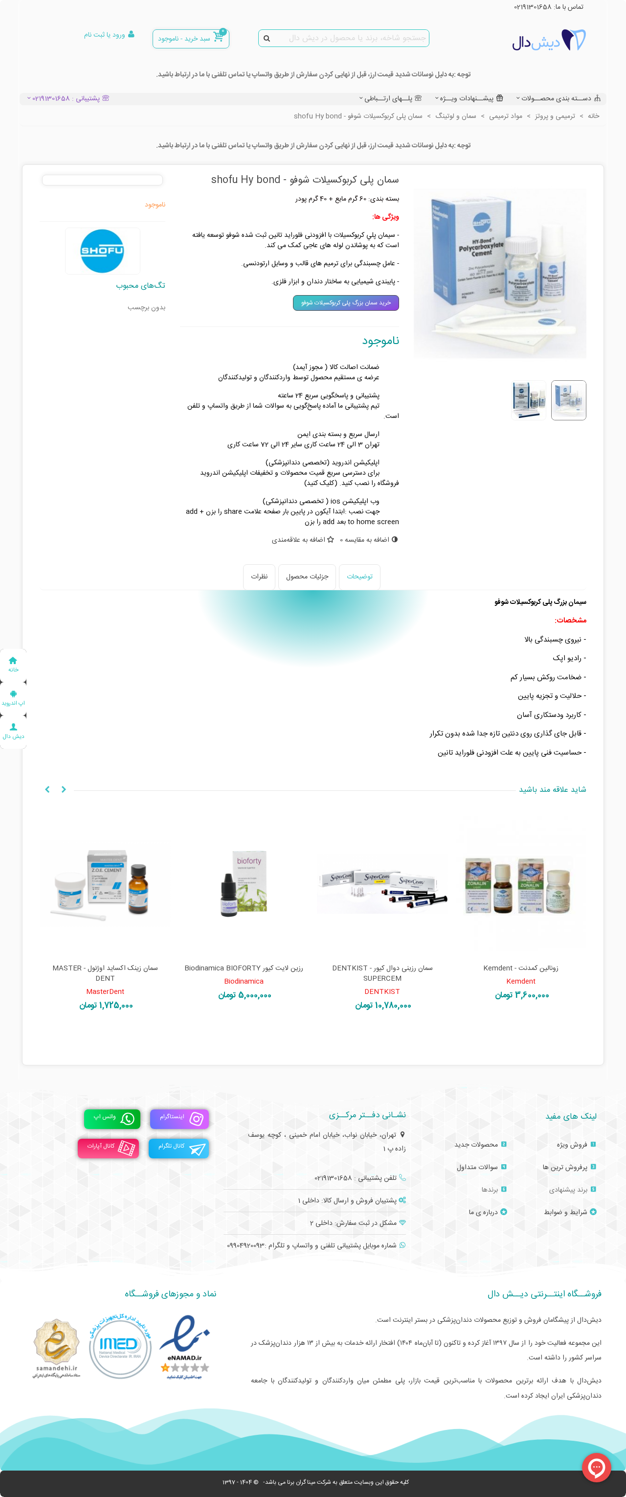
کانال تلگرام (171, 1146)
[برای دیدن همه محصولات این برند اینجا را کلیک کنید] (102, 251)
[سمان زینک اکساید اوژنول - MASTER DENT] (105, 884)
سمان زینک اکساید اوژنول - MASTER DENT (105, 974)
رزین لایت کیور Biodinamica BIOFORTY (243, 969)
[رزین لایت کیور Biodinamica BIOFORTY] (244, 884)
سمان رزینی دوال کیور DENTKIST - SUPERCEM (382, 974)
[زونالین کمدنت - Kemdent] (521, 884)
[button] (63, 790)
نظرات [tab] (259, 577)
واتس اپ (105, 1117)
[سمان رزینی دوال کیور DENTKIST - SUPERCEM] (382, 884)
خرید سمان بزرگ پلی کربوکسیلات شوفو (346, 303)
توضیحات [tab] (360, 577)
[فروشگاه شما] (532, 39)
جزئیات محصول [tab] (307, 577)
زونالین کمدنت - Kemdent (521, 969)
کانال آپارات (101, 1146)
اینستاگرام (172, 1117)
